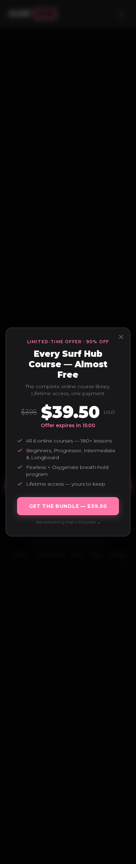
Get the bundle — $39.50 (68, 506)
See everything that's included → (68, 522)
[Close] (121, 336)
